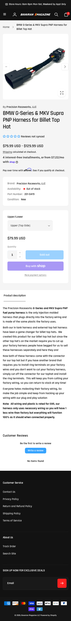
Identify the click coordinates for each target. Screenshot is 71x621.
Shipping (7, 152)
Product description (15, 295)
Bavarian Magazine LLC (30, 615)
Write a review (35, 450)
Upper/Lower (15, 217)
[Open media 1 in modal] (35, 66)
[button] (5, 14)
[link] (35, 4)
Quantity (11, 247)
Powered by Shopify (48, 615)
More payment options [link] (36, 275)
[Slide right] (64, 66)
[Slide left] (6, 66)
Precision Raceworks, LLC (19, 107)
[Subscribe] (62, 583)
